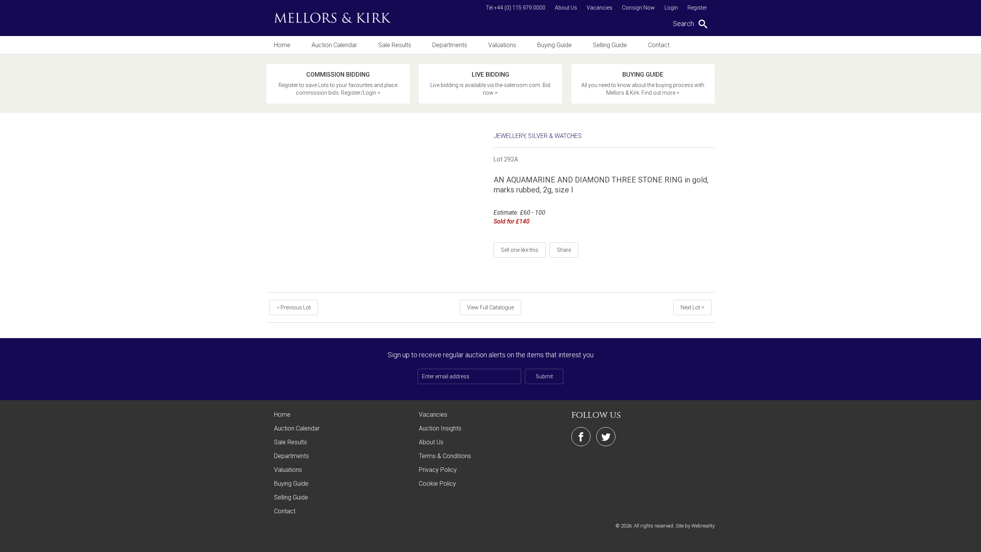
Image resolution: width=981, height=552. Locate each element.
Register (697, 8)
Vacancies (599, 8)
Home (282, 45)
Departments (449, 45)
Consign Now (638, 8)
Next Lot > (692, 307)
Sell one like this (519, 250)
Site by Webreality (695, 526)
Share (564, 250)
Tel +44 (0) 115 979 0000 (515, 8)
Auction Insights (440, 428)
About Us (566, 8)
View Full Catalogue (490, 307)
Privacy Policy (438, 469)
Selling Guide (610, 45)
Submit (544, 376)
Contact (658, 45)
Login (671, 8)
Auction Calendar (334, 45)
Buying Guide (554, 45)
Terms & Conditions (445, 456)
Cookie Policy (437, 483)
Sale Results (394, 45)
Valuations (502, 45)
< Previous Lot (294, 307)
